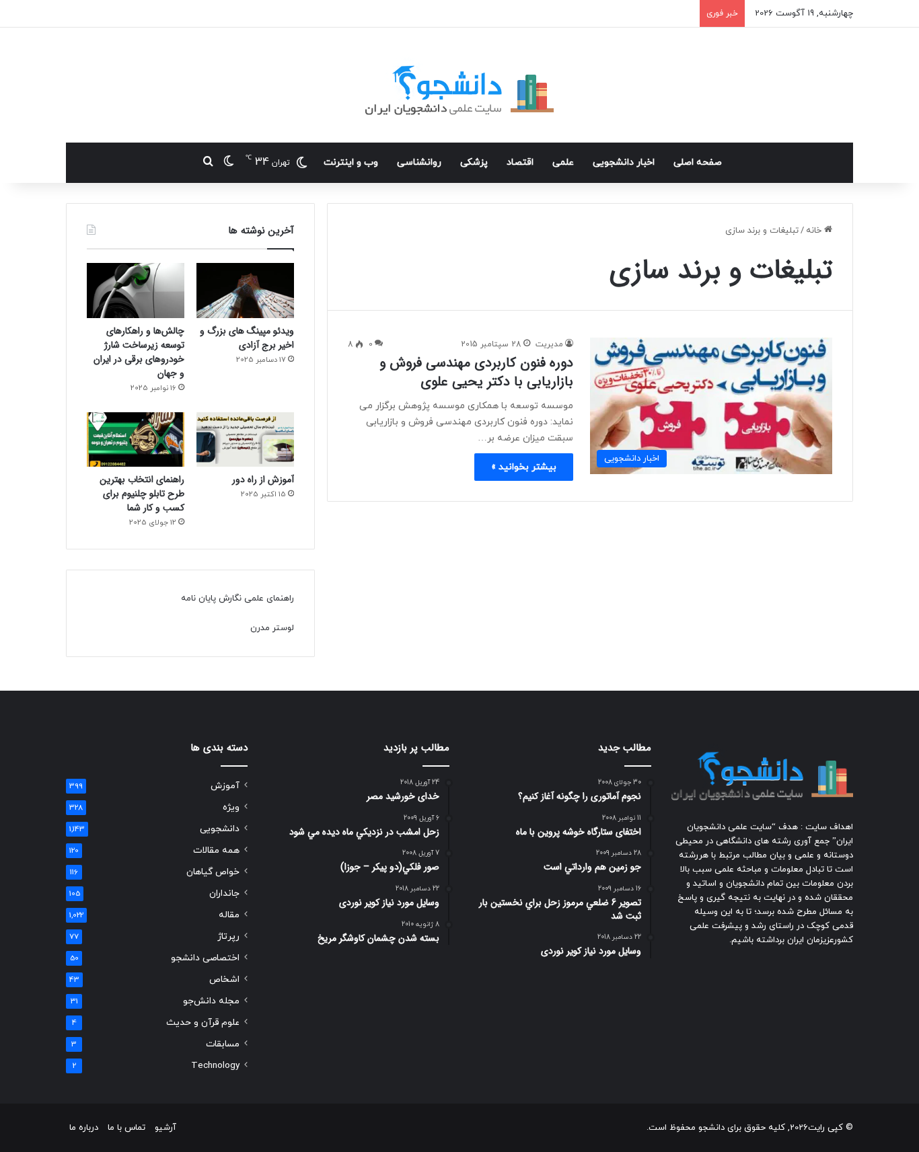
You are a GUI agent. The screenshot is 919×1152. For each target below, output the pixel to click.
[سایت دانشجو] (459, 85)
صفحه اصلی (697, 162)
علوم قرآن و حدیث (203, 1022)
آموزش (225, 785)
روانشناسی (419, 162)
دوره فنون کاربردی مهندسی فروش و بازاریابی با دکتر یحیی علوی (476, 372)
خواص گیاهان (213, 872)
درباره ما (83, 1128)
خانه (815, 231)
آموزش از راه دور (263, 479)
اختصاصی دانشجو (205, 958)
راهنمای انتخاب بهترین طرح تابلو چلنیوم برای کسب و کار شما (142, 493)
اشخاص (224, 979)
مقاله (229, 915)
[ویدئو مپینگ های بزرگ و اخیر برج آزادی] (245, 290)
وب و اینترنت (351, 162)
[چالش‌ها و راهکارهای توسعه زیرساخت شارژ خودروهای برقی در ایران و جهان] (135, 290)
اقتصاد (520, 162)
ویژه (231, 807)
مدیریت (549, 344)
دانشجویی (220, 828)
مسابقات (223, 1044)
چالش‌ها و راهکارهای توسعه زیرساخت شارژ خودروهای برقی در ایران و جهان (139, 352)
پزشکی (474, 162)
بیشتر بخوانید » (523, 467)
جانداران (224, 893)
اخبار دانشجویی (624, 162)
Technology (215, 1065)
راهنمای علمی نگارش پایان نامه (237, 598)
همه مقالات (216, 850)
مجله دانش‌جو (211, 1001)
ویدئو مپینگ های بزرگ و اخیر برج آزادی (247, 337)
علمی (563, 162)
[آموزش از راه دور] (245, 439)
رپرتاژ (228, 936)
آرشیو (165, 1128)
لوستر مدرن (272, 628)
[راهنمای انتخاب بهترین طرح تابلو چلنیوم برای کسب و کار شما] (135, 439)
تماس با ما (126, 1128)
